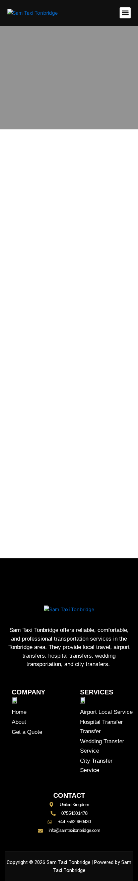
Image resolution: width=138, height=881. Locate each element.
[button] (125, 12)
